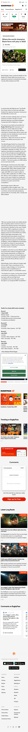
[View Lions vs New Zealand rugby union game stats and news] (5, 16)
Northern (16, 689)
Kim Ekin (7, 44)
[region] (14, 366)
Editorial (16, 717)
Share (12, 70)
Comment (6, 70)
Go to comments (8, 633)
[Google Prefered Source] (21, 70)
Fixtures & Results (9, 9)
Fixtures (3, 680)
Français (16, 701)
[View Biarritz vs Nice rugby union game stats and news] (23, 16)
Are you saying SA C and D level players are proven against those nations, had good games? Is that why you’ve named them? (10, 625)
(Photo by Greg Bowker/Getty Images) (11, 65)
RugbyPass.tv (17, 680)
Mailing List (17, 683)
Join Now (16, 677)
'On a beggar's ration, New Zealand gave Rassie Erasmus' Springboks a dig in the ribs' (11, 617)
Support (16, 709)
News (2, 9)
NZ (15, 698)
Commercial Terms (6, 719)
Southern (16, 692)
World (15, 695)
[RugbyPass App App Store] (8, 663)
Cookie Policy (4, 715)
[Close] (25, 355)
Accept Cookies (14, 375)
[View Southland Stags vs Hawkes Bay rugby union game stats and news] (14, 16)
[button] (26, 9)
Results (3, 683)
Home (2, 677)
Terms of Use (4, 712)
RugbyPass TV (18, 9)
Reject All (14, 371)
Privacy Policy (4, 709)
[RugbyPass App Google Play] (20, 663)
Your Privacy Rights (14, 367)
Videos (3, 689)
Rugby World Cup (6, 127)
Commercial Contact (17, 713)
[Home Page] (7, 5)
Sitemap (3, 692)
